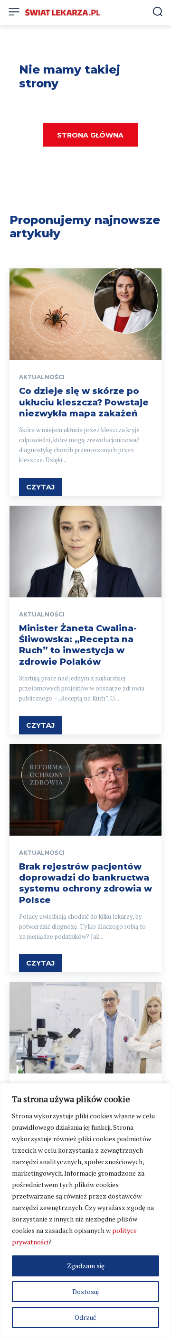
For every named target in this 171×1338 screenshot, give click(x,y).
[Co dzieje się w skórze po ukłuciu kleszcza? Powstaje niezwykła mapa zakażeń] (86, 314)
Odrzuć (85, 1317)
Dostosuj (85, 1291)
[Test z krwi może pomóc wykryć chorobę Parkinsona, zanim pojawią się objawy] (86, 1027)
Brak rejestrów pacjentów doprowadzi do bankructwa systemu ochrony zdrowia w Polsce (85, 883)
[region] (85, 1210)
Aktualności (42, 377)
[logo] (63, 12)
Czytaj (40, 487)
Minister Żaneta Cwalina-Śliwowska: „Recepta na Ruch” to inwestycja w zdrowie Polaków (78, 645)
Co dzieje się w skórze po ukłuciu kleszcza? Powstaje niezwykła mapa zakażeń (84, 402)
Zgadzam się (85, 1265)
